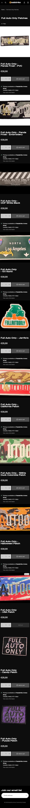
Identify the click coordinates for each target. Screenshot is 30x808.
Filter (4, 23)
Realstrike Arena (12, 802)
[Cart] (28, 2)
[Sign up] (26, 795)
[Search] (5, 2)
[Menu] (2, 3)
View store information (9, 92)
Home (2, 9)
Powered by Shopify (21, 802)
